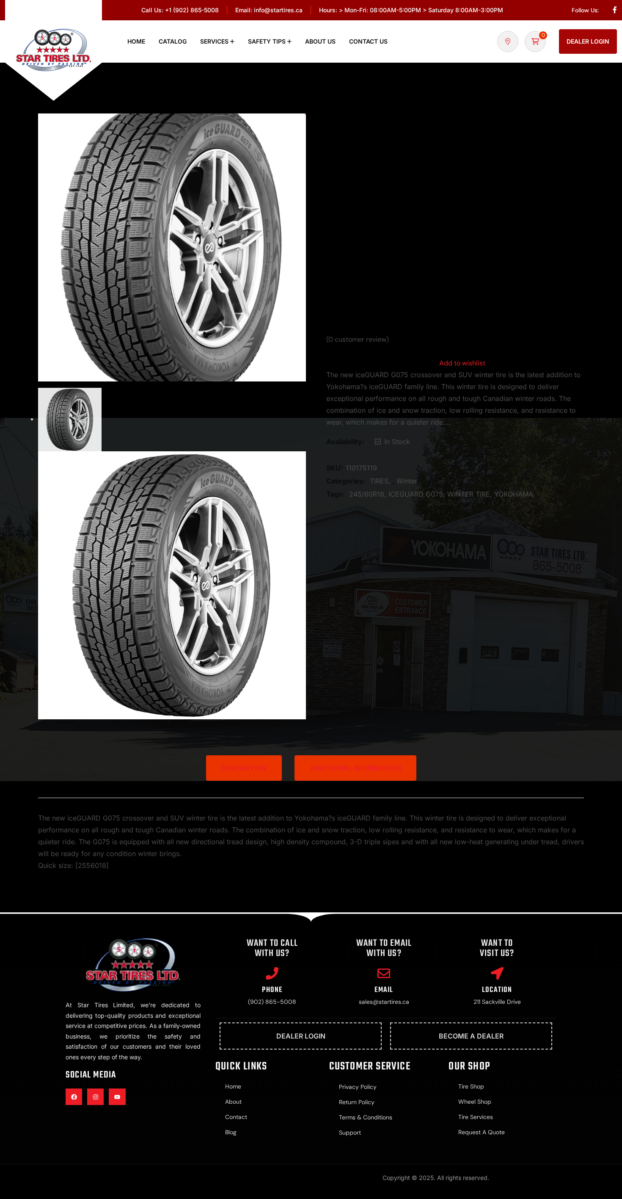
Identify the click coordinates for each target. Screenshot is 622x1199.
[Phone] (272, 973)
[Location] (497, 973)
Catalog (173, 41)
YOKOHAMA (513, 494)
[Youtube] (117, 1096)
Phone (272, 990)
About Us (320, 41)
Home (136, 41)
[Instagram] (95, 1096)
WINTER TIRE (468, 494)
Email (383, 990)
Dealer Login (588, 41)
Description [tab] (244, 768)
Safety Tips (267, 41)
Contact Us (368, 41)
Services (214, 41)
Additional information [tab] (355, 768)
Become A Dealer (471, 1036)
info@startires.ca (278, 10)
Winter (406, 481)
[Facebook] (74, 1096)
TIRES (379, 481)
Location (497, 990)
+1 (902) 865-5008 (192, 10)
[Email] (383, 973)
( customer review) (357, 339)
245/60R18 (366, 494)
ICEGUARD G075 (415, 494)
